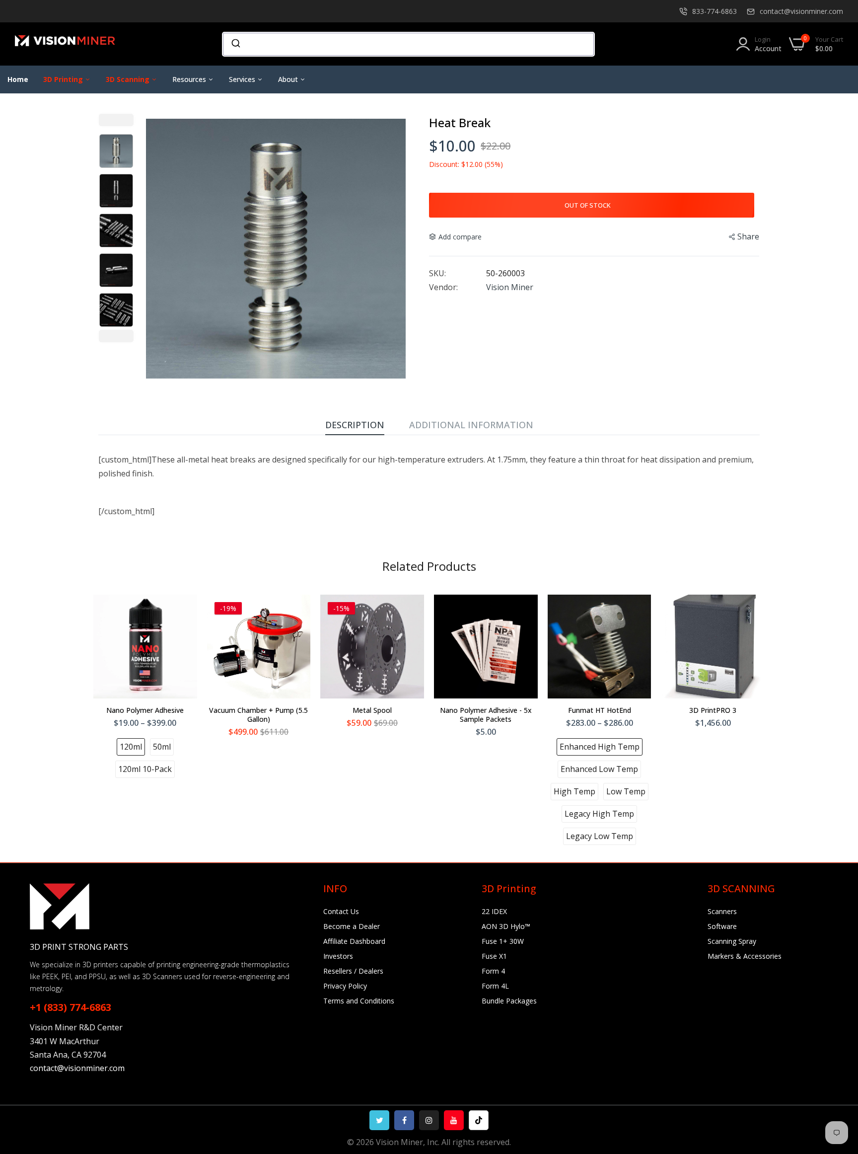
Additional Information (471, 425)
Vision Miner (509, 287)
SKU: (437, 273)
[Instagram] (429, 1120)
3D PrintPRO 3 (712, 710)
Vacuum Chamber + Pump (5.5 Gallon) (258, 715)
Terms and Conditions (358, 1000)
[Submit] (235, 44)
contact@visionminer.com (801, 11)
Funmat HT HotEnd (599, 710)
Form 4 (493, 971)
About (289, 79)
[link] (838, 1082)
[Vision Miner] (77, 44)
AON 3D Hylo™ (506, 926)
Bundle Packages (509, 1000)
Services (243, 79)
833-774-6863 (714, 11)
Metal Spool (372, 710)
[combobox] (408, 44)
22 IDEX (494, 911)
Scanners (722, 911)
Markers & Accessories (745, 956)
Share (748, 236)
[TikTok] (479, 1120)
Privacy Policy (345, 986)
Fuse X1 (494, 956)
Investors (338, 956)
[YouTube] (454, 1120)
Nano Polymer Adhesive (145, 710)
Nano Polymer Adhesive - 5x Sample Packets (486, 715)
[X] (379, 1120)
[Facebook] (404, 1120)
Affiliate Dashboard (354, 941)
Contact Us (341, 911)
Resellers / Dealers (353, 971)
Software (722, 926)
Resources (190, 79)
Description (354, 425)
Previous (116, 120)
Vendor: (443, 287)
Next (116, 336)
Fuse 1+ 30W (503, 941)
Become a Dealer (351, 926)
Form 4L (495, 986)
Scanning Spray (732, 941)
